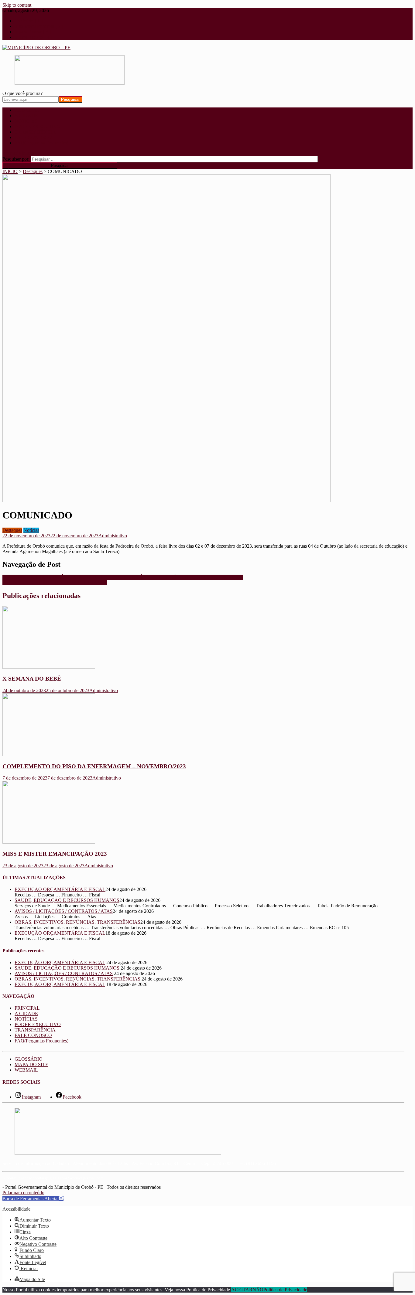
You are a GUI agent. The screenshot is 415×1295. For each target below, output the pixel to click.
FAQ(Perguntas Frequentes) (41, 142)
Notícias (31, 530)
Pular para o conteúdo (23, 1192)
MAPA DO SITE (31, 1064)
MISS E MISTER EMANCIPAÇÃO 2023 (54, 854)
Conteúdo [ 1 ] (29, 20)
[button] (32, 1198)
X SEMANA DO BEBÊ (31, 678)
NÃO (257, 1289)
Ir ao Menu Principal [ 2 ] (39, 26)
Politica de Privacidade (285, 1289)
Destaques (12, 530)
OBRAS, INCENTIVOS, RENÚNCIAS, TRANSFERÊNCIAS (77, 922)
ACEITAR (241, 1289)
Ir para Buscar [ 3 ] (33, 31)
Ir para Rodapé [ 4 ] (33, 37)
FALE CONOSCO (33, 137)
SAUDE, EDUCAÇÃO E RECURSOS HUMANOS (54, 582)
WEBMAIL (26, 1069)
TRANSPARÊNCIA (35, 131)
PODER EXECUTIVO (38, 126)
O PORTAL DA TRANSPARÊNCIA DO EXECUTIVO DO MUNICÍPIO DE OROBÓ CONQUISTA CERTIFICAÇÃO (122, 577)
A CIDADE (26, 115)
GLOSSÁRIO (29, 1059)
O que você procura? (22, 93)
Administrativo (112, 535)
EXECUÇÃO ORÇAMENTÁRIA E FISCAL (60, 889)
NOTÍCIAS (26, 121)
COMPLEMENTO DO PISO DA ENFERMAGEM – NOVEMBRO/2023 (94, 766)
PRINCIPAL (27, 110)
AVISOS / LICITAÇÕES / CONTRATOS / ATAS (64, 911)
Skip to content (16, 5)
